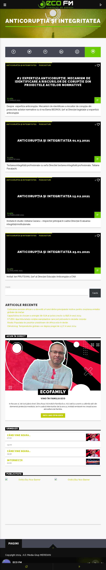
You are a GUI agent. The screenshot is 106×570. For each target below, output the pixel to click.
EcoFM (10, 99)
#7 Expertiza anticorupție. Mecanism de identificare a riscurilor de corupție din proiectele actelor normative (53, 81)
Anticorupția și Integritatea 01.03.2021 (53, 140)
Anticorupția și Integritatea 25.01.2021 (53, 252)
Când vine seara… (19, 435)
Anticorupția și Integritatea (21, 65)
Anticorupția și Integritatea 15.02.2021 (53, 196)
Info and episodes (53, 415)
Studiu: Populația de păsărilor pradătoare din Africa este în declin (37, 322)
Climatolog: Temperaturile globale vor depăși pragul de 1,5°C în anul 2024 (41, 326)
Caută (7, 287)
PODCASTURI (45, 65)
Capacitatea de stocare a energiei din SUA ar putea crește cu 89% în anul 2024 (44, 316)
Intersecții (14, 460)
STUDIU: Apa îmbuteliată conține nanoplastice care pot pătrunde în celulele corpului (46, 319)
